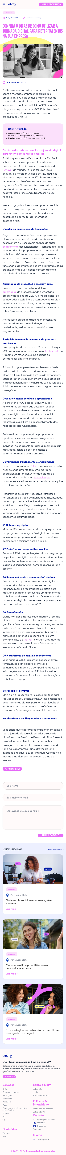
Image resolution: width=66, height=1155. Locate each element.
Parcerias (37, 1129)
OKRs (5, 1089)
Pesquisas (7, 1102)
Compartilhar (14, 768)
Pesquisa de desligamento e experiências (15, 1109)
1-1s (4, 1120)
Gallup (33, 465)
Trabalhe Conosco (41, 1095)
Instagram (41, 1126)
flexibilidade (52, 350)
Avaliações (7, 1095)
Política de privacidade (43, 1109)
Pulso (5, 1105)
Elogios (6, 1113)
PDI (4, 1117)
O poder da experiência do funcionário (23, 133)
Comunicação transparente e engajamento (25, 136)
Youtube (6, 1133)
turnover (7, 169)
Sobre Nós (37, 1089)
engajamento (11, 246)
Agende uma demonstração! (9, 1077)
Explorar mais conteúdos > (55, 849)
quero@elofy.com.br (46, 1119)
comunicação (42, 477)
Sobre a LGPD (39, 1112)
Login (35, 1092)
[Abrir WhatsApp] (58, 1147)
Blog (4, 1136)
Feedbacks (7, 1098)
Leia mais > (12, 909)
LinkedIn (41, 1123)
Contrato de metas (11, 1092)
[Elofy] (12, 4)
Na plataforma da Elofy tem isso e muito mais (26, 138)
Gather (27, 639)
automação (10, 291)
